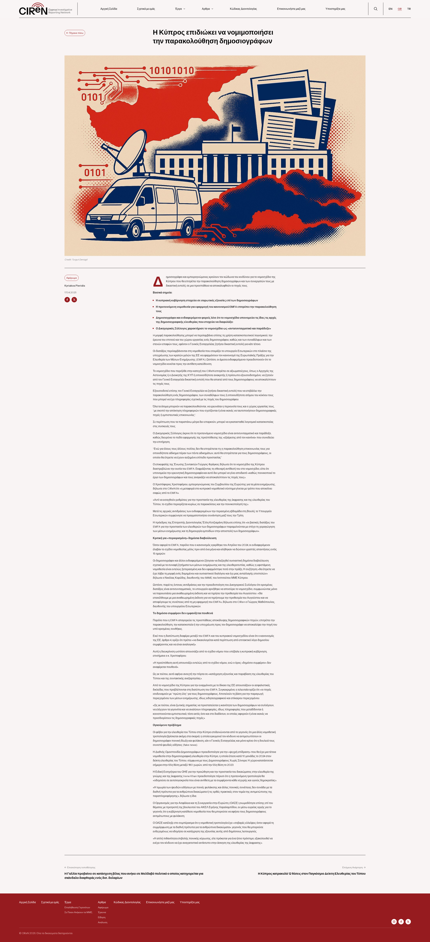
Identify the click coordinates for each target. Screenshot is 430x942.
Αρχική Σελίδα (108, 8)
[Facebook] (401, 921)
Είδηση (101, 917)
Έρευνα (102, 912)
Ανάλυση (102, 922)
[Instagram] (394, 921)
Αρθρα (206, 8)
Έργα (178, 8)
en (390, 8)
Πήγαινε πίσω (76, 32)
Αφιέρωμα (71, 277)
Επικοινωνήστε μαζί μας (291, 8)
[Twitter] (408, 921)
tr (409, 8)
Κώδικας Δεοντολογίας (243, 8)
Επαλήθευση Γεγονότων (77, 907)
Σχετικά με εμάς (146, 8)
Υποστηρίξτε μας (335, 8)
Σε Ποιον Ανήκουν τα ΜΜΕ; (78, 912)
